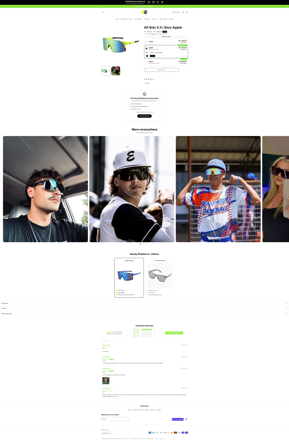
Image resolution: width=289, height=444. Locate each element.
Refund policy (125, 438)
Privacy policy (133, 438)
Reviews (159, 410)
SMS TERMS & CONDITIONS (140, 410)
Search (130, 410)
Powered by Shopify (116, 438)
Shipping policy (150, 438)
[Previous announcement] (101, 6)
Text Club (152, 410)
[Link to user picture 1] (106, 380)
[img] (106, 345)
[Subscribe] (127, 419)
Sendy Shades (108, 438)
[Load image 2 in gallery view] (115, 70)
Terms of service (142, 438)
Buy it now (161, 74)
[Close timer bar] (287, 2)
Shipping (153, 34)
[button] (103, 12)
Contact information (160, 438)
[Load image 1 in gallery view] (105, 70)
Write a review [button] (174, 333)
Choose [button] (152, 55)
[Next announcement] (187, 6)
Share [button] (147, 83)
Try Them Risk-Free (144, 116)
